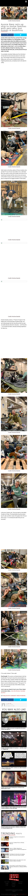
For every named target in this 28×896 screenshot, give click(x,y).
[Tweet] (20, 34)
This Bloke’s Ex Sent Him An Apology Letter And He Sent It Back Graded (17, 855)
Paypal (20, 883)
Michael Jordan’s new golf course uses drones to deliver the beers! (17, 860)
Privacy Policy (20, 894)
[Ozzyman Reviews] (14, 880)
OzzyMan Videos (13, 882)
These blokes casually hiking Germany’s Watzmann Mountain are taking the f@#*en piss (18, 866)
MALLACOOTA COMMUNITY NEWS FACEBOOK (14, 695)
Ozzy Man (9, 703)
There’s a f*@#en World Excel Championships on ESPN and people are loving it (17, 849)
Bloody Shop (14, 886)
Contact (20, 881)
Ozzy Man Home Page (6, 883)
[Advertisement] (14, 79)
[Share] (7, 34)
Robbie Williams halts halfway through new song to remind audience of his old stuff (14, 808)
